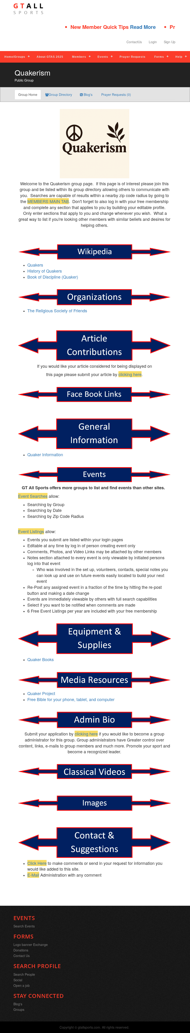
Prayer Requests (133, 56)
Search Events (24, 926)
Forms (159, 56)
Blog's (87, 94)
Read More (127, 26)
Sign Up (169, 41)
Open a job (21, 985)
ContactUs (134, 41)
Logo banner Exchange (30, 944)
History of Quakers (44, 271)
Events (103, 56)
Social (17, 980)
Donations (20, 950)
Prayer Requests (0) (115, 94)
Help (178, 56)
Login (153, 41)
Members (79, 56)
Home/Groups (14, 56)
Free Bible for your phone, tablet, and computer (70, 699)
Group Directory (60, 94)
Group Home (27, 94)
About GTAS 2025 (50, 56)
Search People (24, 974)
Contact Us (21, 955)
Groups (18, 1009)
